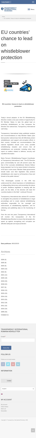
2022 (2, 272)
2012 (2, 302)
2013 (2, 299)
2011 (2, 305)
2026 (2, 259)
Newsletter (4, 411)
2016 (2, 290)
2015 (2, 293)
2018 (2, 284)
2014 (2, 296)
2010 (2, 308)
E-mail (3, 336)
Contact (9, 380)
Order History (4, 406)
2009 (2, 312)
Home (3, 16)
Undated (3, 315)
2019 (2, 281)
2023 (2, 269)
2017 (2, 287)
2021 (2, 275)
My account (4, 404)
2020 (2, 278)
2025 (2, 262)
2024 (2, 266)
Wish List (3, 409)
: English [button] (6, 2)
